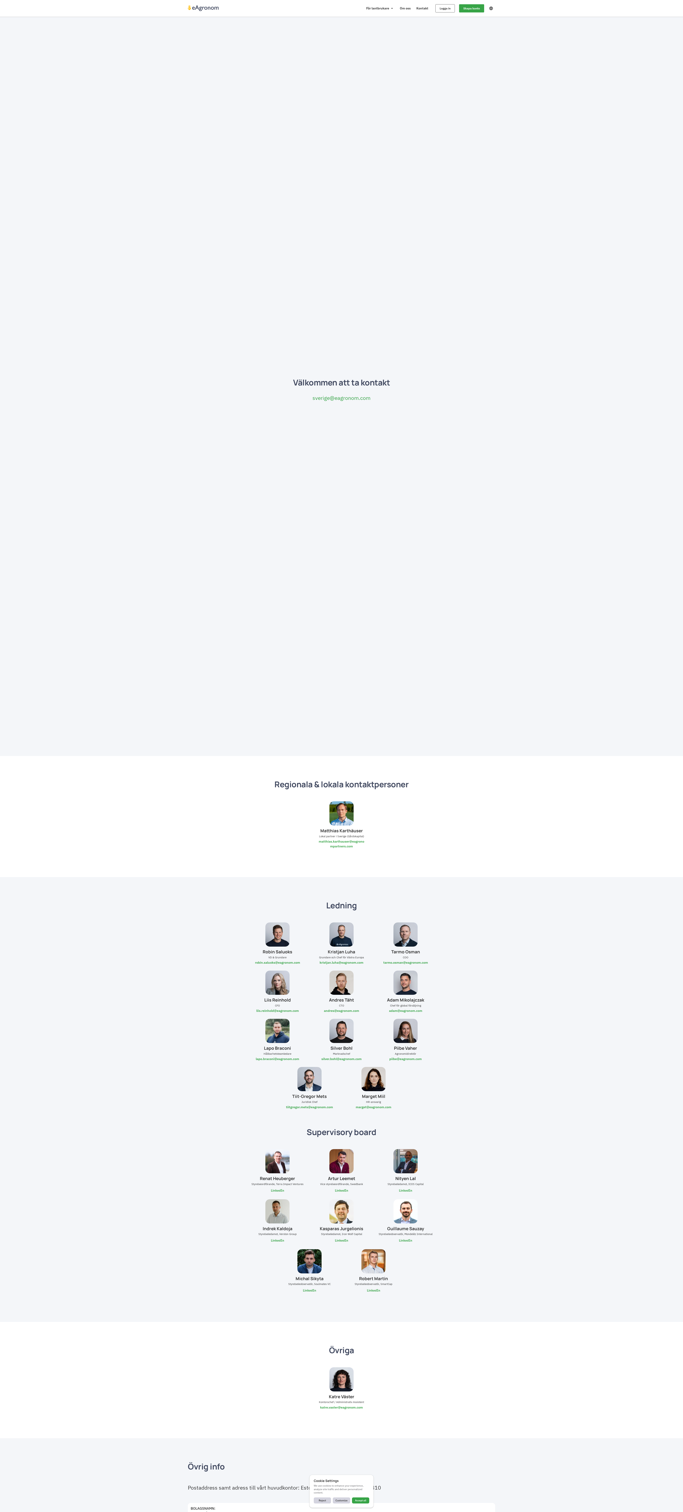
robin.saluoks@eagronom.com (277, 962)
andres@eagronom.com (341, 1011)
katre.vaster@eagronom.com (341, 1407)
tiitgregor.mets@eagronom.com (309, 1107)
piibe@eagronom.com (405, 1059)
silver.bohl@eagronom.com (341, 1059)
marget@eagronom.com (373, 1107)
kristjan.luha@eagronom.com (341, 962)
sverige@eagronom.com (341, 397)
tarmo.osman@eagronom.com (405, 962)
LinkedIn (277, 1190)
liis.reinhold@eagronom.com (277, 1011)
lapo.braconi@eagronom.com (277, 1059)
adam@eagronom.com (405, 1011)
